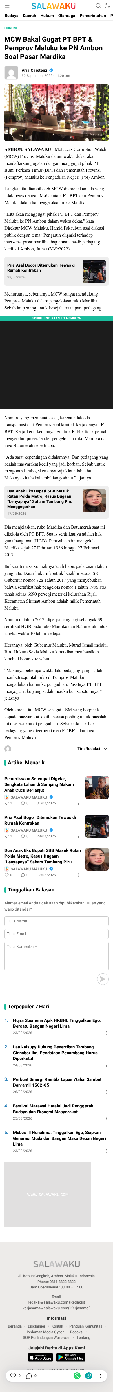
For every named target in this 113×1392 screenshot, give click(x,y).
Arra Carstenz (34, 70)
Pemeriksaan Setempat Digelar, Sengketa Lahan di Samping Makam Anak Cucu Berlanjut (39, 784)
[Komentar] (28, 1375)
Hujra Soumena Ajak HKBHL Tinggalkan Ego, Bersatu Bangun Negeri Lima (57, 1023)
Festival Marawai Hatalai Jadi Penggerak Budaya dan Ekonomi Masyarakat (53, 1109)
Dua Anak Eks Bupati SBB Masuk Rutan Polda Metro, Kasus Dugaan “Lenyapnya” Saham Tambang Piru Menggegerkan (39, 499)
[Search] (98, 6)
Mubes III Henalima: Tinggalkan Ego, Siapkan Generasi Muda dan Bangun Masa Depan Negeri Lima (59, 1138)
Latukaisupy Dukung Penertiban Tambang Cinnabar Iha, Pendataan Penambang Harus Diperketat (55, 1052)
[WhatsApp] (77, 1375)
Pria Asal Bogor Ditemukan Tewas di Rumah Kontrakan (41, 268)
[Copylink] (88, 1375)
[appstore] (40, 1358)
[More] (78, 803)
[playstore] (70, 1358)
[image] (97, 787)
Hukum (10, 28)
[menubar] (7, 6)
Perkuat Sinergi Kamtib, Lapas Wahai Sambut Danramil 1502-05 (57, 1082)
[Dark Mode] (107, 6)
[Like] (12, 1375)
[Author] (11, 72)
